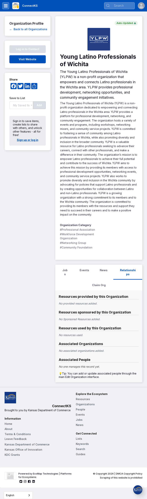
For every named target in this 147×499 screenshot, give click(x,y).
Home (8, 423)
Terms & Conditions (18, 434)
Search (80, 449)
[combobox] (18, 495)
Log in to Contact (27, 49)
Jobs (79, 419)
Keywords (82, 443)
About (8, 429)
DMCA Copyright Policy (129, 473)
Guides (80, 454)
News (79, 425)
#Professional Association (77, 229)
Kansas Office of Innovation (23, 449)
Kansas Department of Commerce (27, 444)
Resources (83, 399)
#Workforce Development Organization (77, 236)
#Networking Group (73, 242)
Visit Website (27, 59)
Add (39, 105)
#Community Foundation (76, 247)
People (80, 409)
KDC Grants (12, 454)
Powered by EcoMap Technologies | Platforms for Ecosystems (45, 475)
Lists (79, 438)
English (10, 495)
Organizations (85, 404)
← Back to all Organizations (28, 29)
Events (80, 414)
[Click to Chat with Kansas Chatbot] (137, 489)
